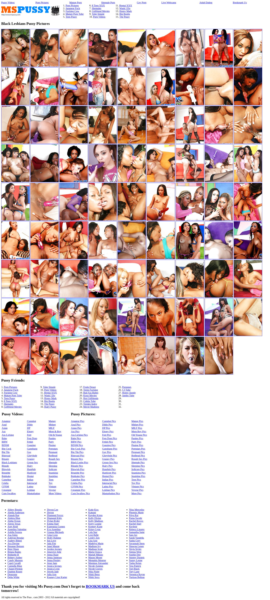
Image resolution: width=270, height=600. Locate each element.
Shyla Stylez (135, 549)
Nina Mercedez (136, 509)
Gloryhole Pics (109, 455)
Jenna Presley (53, 560)
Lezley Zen (94, 538)
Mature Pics (137, 421)
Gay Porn (141, 2)
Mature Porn (75, 2)
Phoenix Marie (136, 512)
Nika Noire (93, 571)
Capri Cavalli (14, 563)
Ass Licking (8, 435)
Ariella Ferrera (15, 532)
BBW (5, 442)
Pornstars (126, 387)
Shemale (53, 462)
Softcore (53, 469)
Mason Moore (95, 557)
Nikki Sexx (94, 577)
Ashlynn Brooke (16, 538)
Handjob (31, 469)
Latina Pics (107, 486)
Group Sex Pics (110, 462)
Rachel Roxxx (136, 521)
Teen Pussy (71, 16)
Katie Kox (93, 509)
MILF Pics (136, 428)
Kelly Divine (94, 518)
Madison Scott (95, 549)
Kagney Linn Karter (57, 577)
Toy (50, 483)
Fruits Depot (89, 387)
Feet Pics (106, 435)
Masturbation (33, 493)
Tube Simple (98, 14)
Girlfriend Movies (101, 11)
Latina (30, 486)
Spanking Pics (138, 472)
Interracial (32, 483)
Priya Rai (133, 515)
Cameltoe (6, 479)
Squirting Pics (138, 476)
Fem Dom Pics (109, 438)
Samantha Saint (136, 532)
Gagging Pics (108, 445)
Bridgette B (13, 554)
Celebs (5, 483)
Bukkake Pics (78, 476)
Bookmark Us (240, 2)
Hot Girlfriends (90, 398)
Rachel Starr (135, 523)
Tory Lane (134, 571)
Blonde (5, 466)
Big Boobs (124, 14)
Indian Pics (107, 479)
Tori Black (134, 568)
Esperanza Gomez (56, 526)
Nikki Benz (94, 574)
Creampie (6, 490)
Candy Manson (15, 560)
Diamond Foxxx (55, 515)
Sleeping (53, 466)
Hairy (30, 466)
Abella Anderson (16, 512)
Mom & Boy (55, 431)
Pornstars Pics (138, 448)
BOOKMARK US (100, 586)
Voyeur (52, 490)
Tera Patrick (135, 566)
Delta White (13, 577)
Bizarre (5, 459)
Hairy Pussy (50, 406)
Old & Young (55, 435)
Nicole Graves (95, 568)
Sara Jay (133, 535)
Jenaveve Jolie (54, 552)
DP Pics (106, 428)
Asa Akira (13, 535)
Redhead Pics (138, 455)
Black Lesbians (9, 462)
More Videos (55, 493)
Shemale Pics (138, 462)
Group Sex (32, 462)
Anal (4, 424)
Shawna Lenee (136, 546)
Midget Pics (137, 424)
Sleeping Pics (138, 466)
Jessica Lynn (53, 568)
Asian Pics (76, 428)
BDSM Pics (77, 445)
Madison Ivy (94, 546)
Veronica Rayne (137, 574)
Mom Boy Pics (138, 431)
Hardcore (31, 472)
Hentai (30, 476)
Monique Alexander (98, 563)
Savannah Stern (137, 543)
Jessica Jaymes (54, 566)
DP (28, 428)
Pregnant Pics (138, 452)
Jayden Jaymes (54, 549)
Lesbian (31, 490)
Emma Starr (53, 523)
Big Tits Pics (77, 452)
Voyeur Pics (137, 490)
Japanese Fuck (73, 8)
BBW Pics (76, 442)
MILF (52, 428)
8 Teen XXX (98, 5)
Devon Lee (52, 509)
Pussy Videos (8, 2)
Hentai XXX (125, 5)
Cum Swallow (9, 493)
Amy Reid (13, 526)
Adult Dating (205, 2)
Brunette (6, 472)
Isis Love (51, 540)
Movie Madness (91, 406)
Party (51, 442)
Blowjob (6, 469)
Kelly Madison (95, 521)
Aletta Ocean (14, 521)
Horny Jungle (129, 392)
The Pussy (124, 16)
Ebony (30, 431)
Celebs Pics (76, 483)
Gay (29, 452)
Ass (3, 431)
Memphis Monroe (97, 560)
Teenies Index (90, 404)
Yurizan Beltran (137, 577)
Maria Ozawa (95, 552)
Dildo (30, 424)
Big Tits (6, 452)
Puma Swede (135, 518)
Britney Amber (15, 557)
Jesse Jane (52, 563)
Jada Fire (51, 543)
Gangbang (32, 448)
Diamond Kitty (54, 518)
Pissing (52, 445)
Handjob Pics (108, 469)
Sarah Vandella (136, 538)
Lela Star (92, 532)
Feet (29, 435)
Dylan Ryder (53, 521)
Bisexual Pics (77, 455)
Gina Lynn (52, 535)
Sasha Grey (134, 540)
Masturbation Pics (111, 493)
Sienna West (135, 552)
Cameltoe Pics (78, 479)
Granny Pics (108, 459)
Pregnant (53, 452)
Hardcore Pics (109, 472)
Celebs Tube (89, 401)
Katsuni (92, 512)
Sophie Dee (135, 554)
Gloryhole (32, 455)
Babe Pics (76, 438)
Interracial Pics (109, 483)
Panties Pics (137, 438)
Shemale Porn (108, 2)
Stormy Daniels (136, 557)
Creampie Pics (78, 490)
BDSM (5, 445)
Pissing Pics (137, 445)
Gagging (31, 445)
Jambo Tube (128, 395)
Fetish (30, 442)
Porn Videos (99, 16)
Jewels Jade (53, 571)
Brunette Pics (77, 472)
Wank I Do (124, 8)
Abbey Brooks (15, 509)
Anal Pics (75, 424)
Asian (5, 428)
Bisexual (6, 455)
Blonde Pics (77, 466)
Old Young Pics (139, 435)
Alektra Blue (14, 518)
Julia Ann (51, 574)
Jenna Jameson (54, 557)
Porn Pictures (42, 2)
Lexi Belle (93, 535)
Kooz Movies (90, 395)
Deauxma (12, 574)
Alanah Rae (13, 515)
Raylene (133, 526)
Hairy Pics (107, 466)
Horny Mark (125, 11)
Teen (51, 479)
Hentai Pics (107, 476)
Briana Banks (14, 552)
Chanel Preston (15, 568)
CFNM (5, 486)
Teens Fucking (90, 390)
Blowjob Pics (77, 469)
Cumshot (31, 421)
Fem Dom (32, 438)
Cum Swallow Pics (80, 493)
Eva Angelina (53, 529)
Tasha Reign (135, 563)
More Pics (136, 493)
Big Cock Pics (78, 448)
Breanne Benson (16, 546)
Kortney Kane (95, 526)
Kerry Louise (94, 523)
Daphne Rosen (15, 571)
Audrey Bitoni (15, 540)
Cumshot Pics (109, 421)
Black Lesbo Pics (79, 462)
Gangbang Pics (109, 448)
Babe (4, 438)
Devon (50, 512)
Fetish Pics (107, 442)
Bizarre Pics (77, 459)
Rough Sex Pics (139, 459)
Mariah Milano (95, 554)
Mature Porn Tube (75, 14)
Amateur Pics (77, 421)
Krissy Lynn (94, 529)
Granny (31, 459)
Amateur (6, 421)
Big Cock (6, 448)
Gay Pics (106, 452)
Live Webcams (168, 2)
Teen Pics (136, 479)
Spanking (53, 472)
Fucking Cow (72, 11)
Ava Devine (13, 543)
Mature (52, 421)
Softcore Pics (137, 469)
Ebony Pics (107, 431)
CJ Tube (126, 390)
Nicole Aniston (95, 566)
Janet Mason (53, 546)
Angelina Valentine (17, 529)
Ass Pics (75, 431)
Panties (52, 438)
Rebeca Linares (136, 529)
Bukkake (6, 476)
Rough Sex (54, 459)
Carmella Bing (15, 566)
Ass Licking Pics (79, 435)
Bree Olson (13, 549)
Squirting (53, 476)
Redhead (53, 455)
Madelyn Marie (95, 543)
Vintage (52, 486)
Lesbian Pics (108, 490)
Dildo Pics (107, 424)
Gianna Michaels (55, 532)
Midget (52, 424)
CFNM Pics (77, 486)
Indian (30, 479)
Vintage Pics (137, 486)
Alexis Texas (14, 523)
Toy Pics (135, 483)
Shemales (96, 8)
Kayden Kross (95, 515)
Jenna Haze (52, 554)
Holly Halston (54, 538)
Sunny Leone (135, 560)
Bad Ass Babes (90, 392)
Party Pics (136, 442)
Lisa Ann (92, 540)
